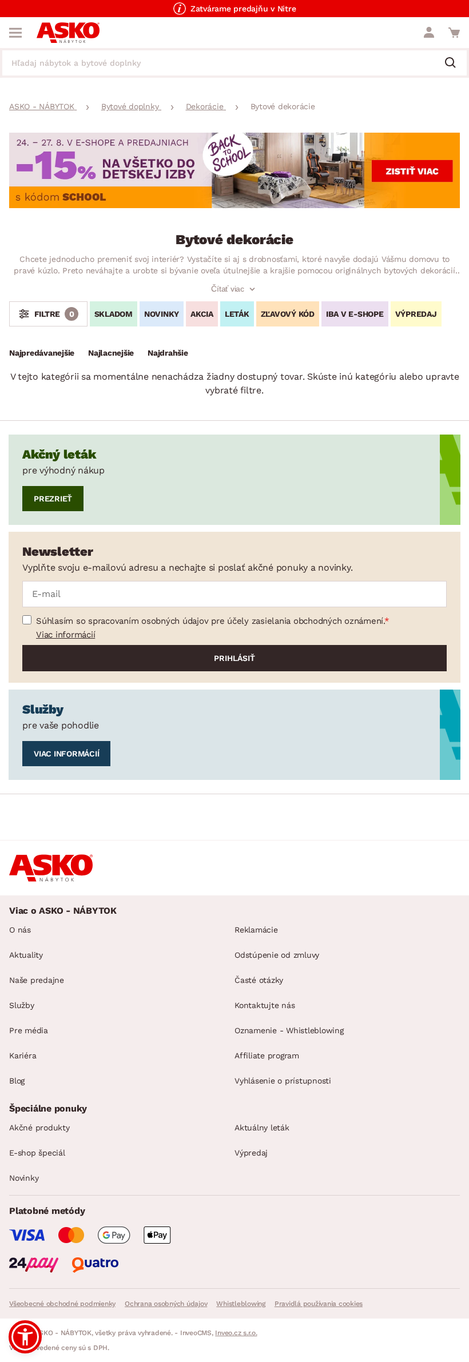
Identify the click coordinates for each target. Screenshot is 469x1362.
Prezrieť (53, 498)
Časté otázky (258, 980)
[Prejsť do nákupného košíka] (454, 32)
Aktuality (26, 954)
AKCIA (201, 313)
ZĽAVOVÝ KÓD (288, 313)
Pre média (28, 1030)
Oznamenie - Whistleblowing (289, 1030)
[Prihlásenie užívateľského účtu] (429, 32)
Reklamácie (256, 929)
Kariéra (22, 1055)
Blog (17, 1080)
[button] (25, 1337)
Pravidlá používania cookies (319, 1304)
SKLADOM (113, 313)
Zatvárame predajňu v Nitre (243, 8)
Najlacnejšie (111, 352)
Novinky (23, 1177)
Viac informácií (65, 635)
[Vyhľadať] (454, 63)
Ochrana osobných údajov (166, 1304)
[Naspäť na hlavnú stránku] (68, 32)
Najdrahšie (168, 352)
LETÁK (237, 313)
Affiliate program (266, 1055)
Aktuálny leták (261, 1127)
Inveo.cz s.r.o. (236, 1333)
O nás (20, 929)
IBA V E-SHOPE (355, 313)
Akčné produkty (39, 1127)
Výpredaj (251, 1152)
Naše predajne (36, 980)
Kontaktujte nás (264, 1005)
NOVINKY (161, 313)
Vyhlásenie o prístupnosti (282, 1080)
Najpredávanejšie (41, 352)
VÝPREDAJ (416, 313)
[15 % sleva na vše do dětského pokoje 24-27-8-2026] (234, 205)
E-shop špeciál (37, 1152)
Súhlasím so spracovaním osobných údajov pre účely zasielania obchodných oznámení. (210, 621)
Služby (21, 1005)
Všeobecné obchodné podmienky (62, 1304)
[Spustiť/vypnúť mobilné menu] (15, 32)
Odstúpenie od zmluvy (276, 954)
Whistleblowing (240, 1304)
